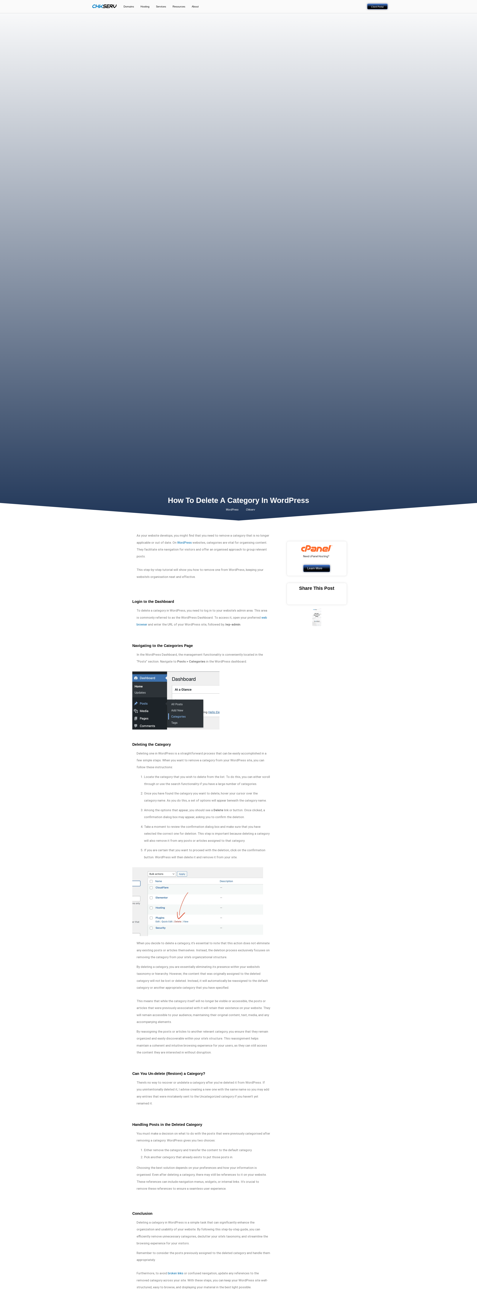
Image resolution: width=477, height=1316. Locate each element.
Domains (129, 6)
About (195, 6)
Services (161, 6)
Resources (179, 6)
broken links (175, 1273)
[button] (298, 599)
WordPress (184, 542)
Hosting (144, 6)
